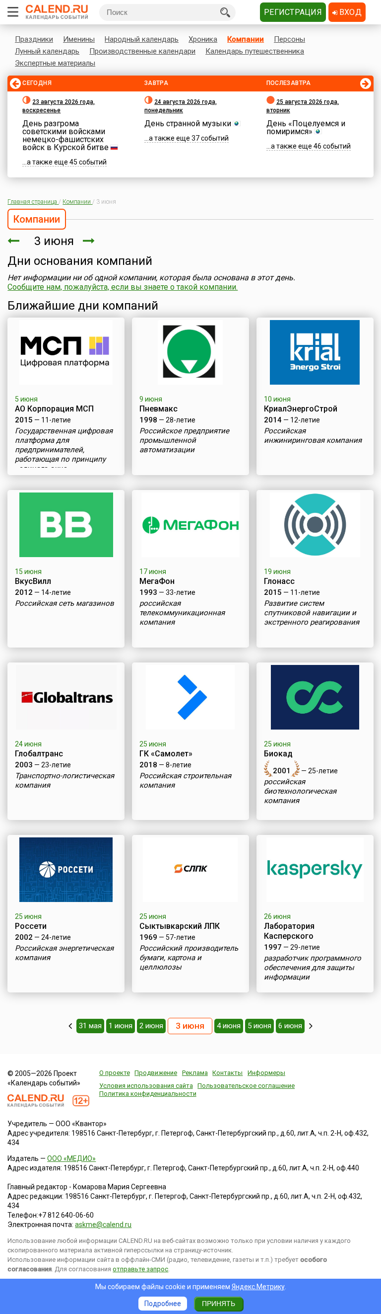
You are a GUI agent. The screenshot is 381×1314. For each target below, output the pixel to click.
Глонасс (279, 581)
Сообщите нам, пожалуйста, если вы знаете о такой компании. (122, 287)
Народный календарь (142, 39)
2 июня (151, 1025)
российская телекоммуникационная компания (182, 613)
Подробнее (162, 1304)
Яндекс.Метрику (258, 1287)
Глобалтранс (39, 753)
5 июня (259, 1025)
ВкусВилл (33, 581)
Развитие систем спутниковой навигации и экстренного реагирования (311, 613)
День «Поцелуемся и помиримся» (305, 127)
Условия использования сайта (146, 1085)
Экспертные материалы (55, 63)
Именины (79, 39)
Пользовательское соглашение (246, 1085)
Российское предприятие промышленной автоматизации (184, 440)
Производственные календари (142, 51)
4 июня (229, 1025)
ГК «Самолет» (165, 753)
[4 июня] (89, 241)
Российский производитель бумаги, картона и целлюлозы (188, 958)
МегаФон (157, 581)
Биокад (278, 753)
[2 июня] (13, 241)
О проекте (114, 1072)
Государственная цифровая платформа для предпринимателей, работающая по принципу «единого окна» (64, 449)
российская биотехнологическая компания (300, 791)
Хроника (203, 39)
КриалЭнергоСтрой (300, 408)
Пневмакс (158, 408)
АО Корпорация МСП (54, 408)
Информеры (266, 1072)
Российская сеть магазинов (64, 603)
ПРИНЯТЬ (218, 1304)
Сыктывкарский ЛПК (179, 926)
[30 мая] (70, 1025)
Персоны (289, 39)
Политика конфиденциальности (147, 1093)
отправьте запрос (140, 1269)
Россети (31, 926)
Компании (245, 39)
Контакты (227, 1072)
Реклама (195, 1072)
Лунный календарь (47, 51)
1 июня (120, 1025)
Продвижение (155, 1072)
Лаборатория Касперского (289, 931)
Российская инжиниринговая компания (313, 435)
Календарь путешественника (254, 51)
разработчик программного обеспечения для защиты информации (312, 968)
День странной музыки (187, 123)
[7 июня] (311, 1025)
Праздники (34, 39)
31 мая (90, 1025)
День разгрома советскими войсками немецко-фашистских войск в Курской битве (65, 135)
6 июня (290, 1025)
